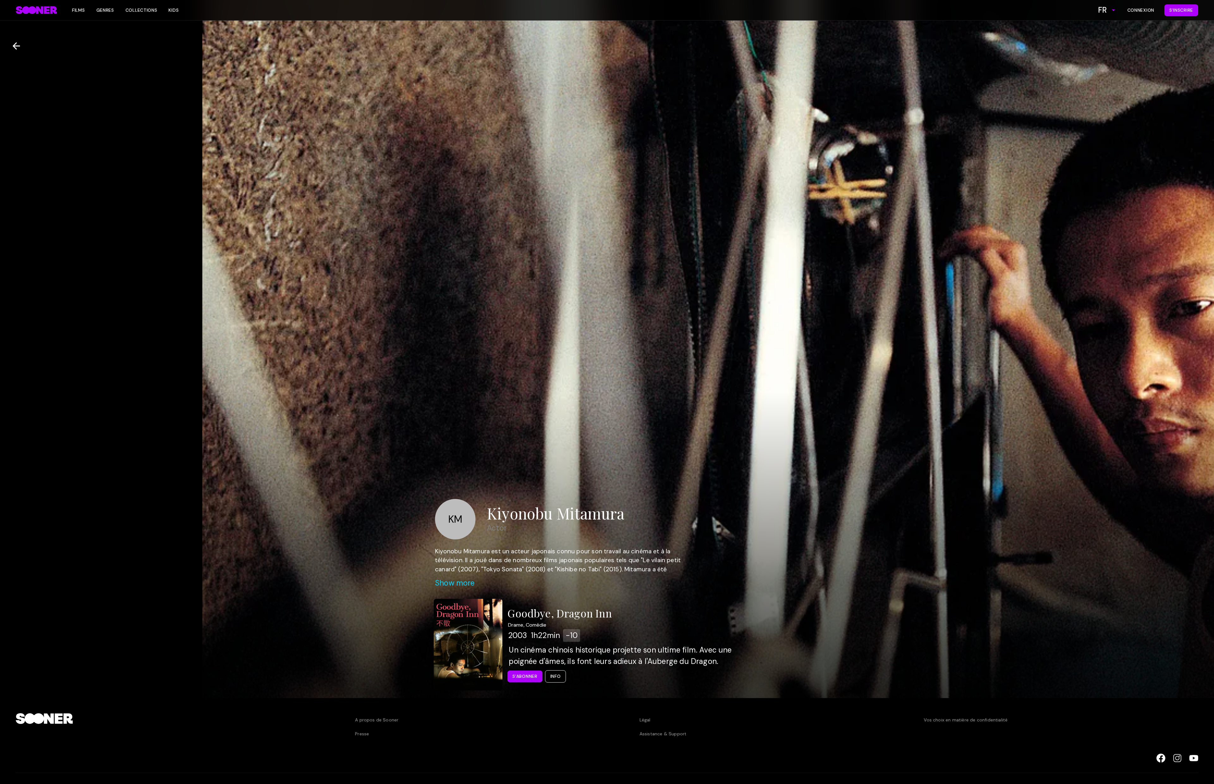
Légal (645, 720)
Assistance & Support (663, 734)
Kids (174, 10)
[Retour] (13, 46)
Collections (141, 10)
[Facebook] (1160, 758)
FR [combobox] (1102, 10)
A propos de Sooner (376, 720)
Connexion (1140, 10)
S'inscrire (1181, 10)
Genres (105, 10)
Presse (362, 734)
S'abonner (524, 676)
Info (555, 676)
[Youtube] (1193, 758)
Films (78, 10)
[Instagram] (1177, 758)
